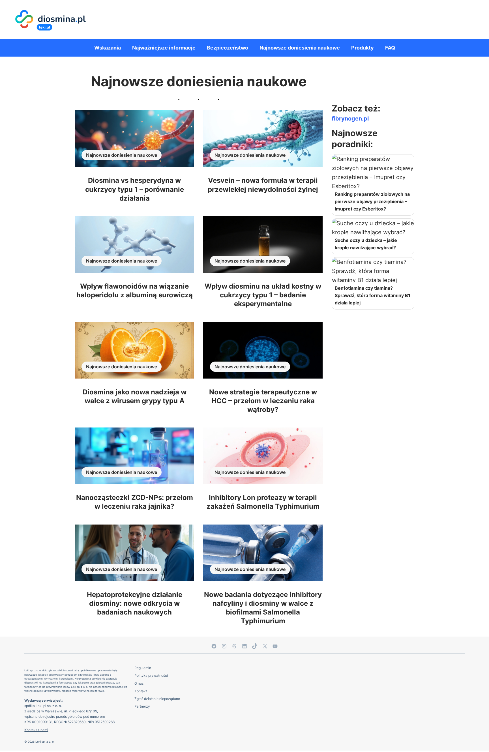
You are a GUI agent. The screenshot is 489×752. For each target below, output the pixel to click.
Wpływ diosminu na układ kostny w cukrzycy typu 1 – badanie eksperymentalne (263, 295)
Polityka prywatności (151, 675)
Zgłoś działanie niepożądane (157, 699)
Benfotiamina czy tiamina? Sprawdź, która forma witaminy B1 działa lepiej (372, 295)
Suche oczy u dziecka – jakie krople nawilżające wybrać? (366, 243)
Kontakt (140, 691)
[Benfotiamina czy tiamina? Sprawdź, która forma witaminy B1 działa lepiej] (373, 271)
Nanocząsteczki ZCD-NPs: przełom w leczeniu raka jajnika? (134, 501)
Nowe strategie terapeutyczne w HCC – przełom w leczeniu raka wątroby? (263, 401)
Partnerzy (142, 706)
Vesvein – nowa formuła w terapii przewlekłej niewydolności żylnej (263, 184)
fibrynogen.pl (350, 118)
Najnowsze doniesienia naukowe (121, 155)
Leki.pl (41, 706)
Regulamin (142, 668)
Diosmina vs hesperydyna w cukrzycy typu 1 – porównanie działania (134, 189)
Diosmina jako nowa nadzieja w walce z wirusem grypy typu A (134, 396)
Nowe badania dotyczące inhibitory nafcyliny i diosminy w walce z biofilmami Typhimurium (263, 607)
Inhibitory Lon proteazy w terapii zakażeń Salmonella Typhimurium (263, 501)
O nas (138, 683)
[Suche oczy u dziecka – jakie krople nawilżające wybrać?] (373, 228)
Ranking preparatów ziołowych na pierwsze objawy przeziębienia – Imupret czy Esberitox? (372, 201)
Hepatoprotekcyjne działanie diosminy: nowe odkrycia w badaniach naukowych (134, 603)
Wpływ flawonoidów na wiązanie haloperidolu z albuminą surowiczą (134, 290)
